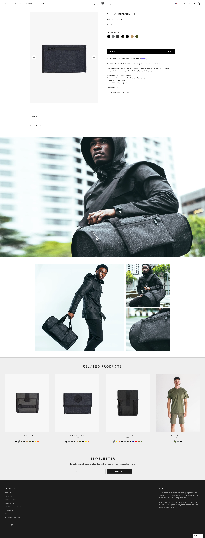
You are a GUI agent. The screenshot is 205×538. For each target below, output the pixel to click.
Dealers (41, 3)
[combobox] (198, 536)
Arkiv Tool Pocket (27, 435)
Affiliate (7, 514)
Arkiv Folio (127, 435)
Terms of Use (9, 503)
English (196, 536)
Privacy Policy (9, 510)
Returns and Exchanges (13, 507)
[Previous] (34, 57)
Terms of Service (11, 500)
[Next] (94, 57)
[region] (64, 57)
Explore (17, 3)
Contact (30, 3)
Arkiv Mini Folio (77, 435)
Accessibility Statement (13, 517)
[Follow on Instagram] (12, 525)
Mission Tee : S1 (178, 435)
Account (8, 493)
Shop (7, 3)
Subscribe (120, 471)
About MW (9, 496)
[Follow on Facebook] (6, 525)
